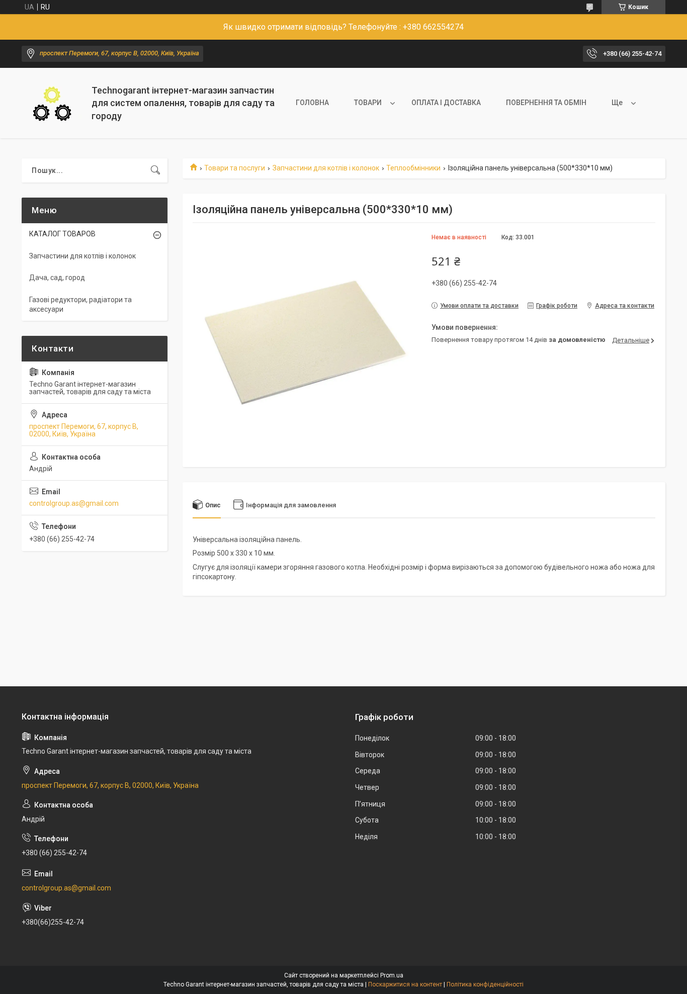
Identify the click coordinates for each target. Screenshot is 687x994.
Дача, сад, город (57, 278)
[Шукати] (155, 170)
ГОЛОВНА (312, 103)
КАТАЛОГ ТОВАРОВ (62, 234)
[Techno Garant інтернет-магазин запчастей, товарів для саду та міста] (53, 103)
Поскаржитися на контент (405, 984)
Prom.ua (391, 975)
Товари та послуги (234, 168)
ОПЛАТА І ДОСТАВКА (446, 103)
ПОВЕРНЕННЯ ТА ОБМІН (546, 103)
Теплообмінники (413, 168)
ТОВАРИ (368, 103)
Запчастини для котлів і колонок (326, 168)
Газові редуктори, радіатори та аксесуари (80, 305)
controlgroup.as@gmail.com (74, 503)
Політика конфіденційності (485, 984)
